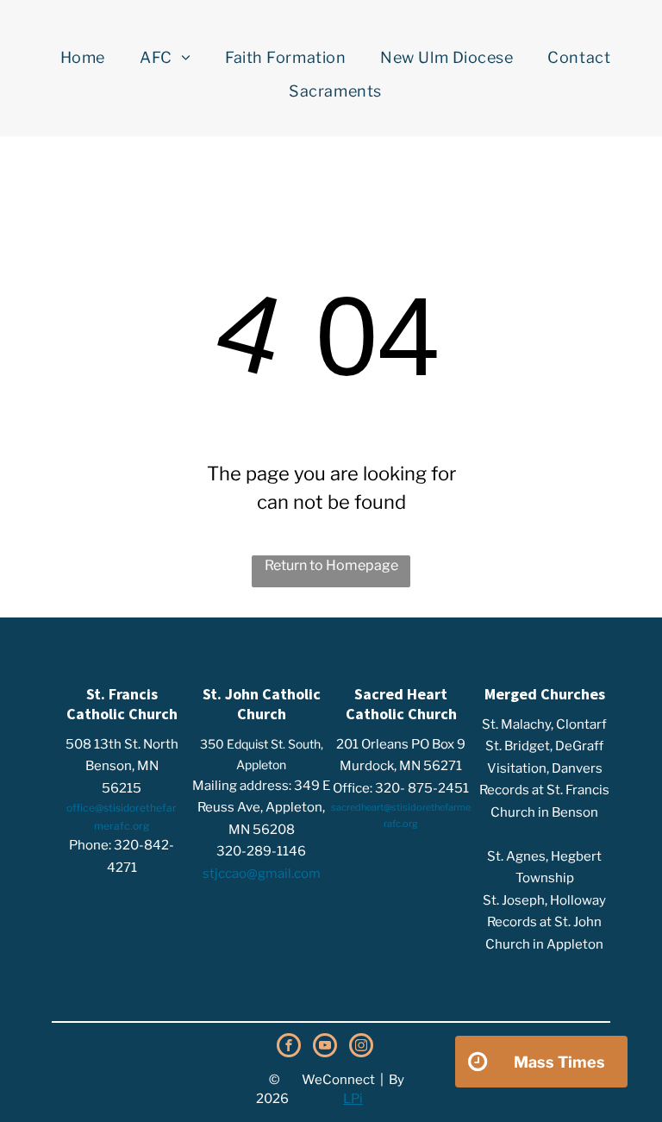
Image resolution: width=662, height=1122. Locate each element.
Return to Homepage (331, 565)
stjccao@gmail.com (262, 873)
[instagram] (361, 1047)
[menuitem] (82, 57)
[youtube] (325, 1047)
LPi (353, 1098)
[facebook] (289, 1047)
